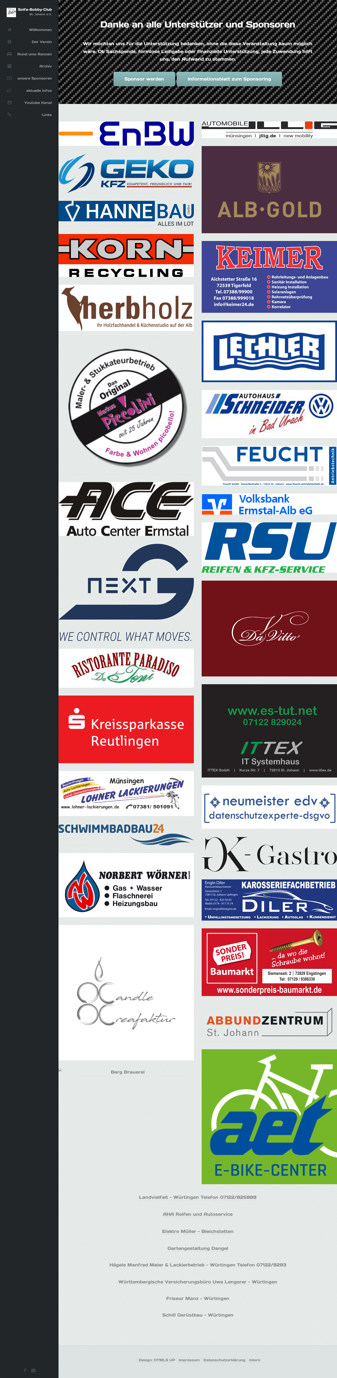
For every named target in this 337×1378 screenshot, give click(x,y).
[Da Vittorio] (269, 628)
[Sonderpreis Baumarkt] (269, 962)
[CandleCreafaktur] (126, 992)
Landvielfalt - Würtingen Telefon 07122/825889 (197, 1197)
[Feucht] (269, 466)
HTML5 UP (164, 1360)
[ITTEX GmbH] (269, 731)
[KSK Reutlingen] (126, 729)
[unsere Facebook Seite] (25, 1370)
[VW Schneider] (269, 414)
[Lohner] (126, 793)
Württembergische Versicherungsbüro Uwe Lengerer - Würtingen (197, 1282)
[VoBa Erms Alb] (269, 504)
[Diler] (269, 900)
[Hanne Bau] (126, 213)
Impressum (189, 1360)
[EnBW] (126, 133)
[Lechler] (269, 351)
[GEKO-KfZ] (126, 173)
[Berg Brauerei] (126, 1072)
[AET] (269, 1116)
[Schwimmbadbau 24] (126, 834)
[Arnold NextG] (126, 592)
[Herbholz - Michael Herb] (126, 308)
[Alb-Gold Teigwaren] (269, 189)
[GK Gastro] (269, 854)
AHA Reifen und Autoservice (198, 1214)
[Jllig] (269, 129)
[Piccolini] (126, 406)
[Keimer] (269, 277)
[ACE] (126, 509)
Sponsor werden (144, 79)
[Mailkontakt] (33, 1370)
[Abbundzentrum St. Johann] (269, 1022)
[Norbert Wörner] (126, 885)
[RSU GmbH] (269, 547)
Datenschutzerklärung (224, 1360)
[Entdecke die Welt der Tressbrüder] (269, 807)
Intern (254, 1360)
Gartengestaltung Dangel (198, 1248)
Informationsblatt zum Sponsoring (229, 79)
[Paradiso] (126, 668)
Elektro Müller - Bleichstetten (198, 1231)
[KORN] (126, 255)
